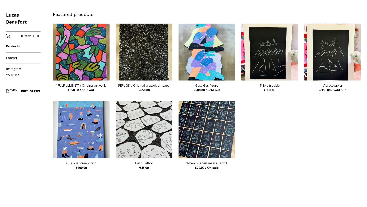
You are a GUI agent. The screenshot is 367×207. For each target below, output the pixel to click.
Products (13, 46)
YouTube (12, 75)
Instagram (13, 69)
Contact (11, 58)
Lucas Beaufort (16, 18)
